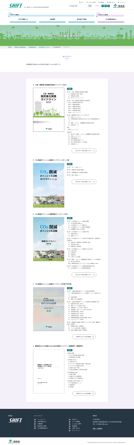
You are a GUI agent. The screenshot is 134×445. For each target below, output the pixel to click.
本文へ (82, 2)
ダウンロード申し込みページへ (84, 150)
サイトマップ (122, 2)
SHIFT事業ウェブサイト (44, 47)
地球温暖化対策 (32, 47)
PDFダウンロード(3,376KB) (83, 393)
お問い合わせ (112, 2)
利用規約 (102, 2)
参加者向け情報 (81, 19)
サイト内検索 (76, 421)
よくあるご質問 (92, 2)
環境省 (10, 47)
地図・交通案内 (97, 428)
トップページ (41, 419)
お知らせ (74, 419)
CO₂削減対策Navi (111, 19)
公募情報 (52, 19)
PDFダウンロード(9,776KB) (83, 336)
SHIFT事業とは (23, 19)
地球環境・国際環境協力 (20, 47)
